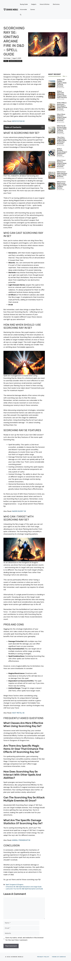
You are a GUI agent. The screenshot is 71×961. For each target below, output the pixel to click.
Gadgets (33, 4)
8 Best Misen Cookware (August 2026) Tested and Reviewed (61, 117)
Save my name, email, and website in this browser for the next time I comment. (24, 939)
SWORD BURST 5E (19, 511)
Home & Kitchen (44, 4)
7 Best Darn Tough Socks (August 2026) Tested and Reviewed (61, 140)
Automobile (23, 9)
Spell (5, 61)
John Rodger (7, 58)
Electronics (56, 4)
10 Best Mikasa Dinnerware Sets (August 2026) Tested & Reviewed (62, 106)
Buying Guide (24, 4)
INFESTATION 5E (18, 121)
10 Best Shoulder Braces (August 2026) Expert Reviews (62, 152)
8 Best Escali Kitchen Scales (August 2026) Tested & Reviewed (61, 129)
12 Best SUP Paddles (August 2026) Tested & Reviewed (61, 83)
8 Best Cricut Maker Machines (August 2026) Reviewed (62, 174)
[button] (20, 14)
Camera (32, 9)
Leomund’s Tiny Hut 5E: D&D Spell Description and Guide (24, 889)
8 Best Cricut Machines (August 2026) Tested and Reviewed (61, 163)
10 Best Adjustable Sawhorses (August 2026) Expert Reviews (62, 94)
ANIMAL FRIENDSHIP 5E (21, 840)
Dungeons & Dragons (15, 61)
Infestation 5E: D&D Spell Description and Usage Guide (23, 887)
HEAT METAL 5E (18, 713)
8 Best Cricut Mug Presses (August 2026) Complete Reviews (61, 185)
